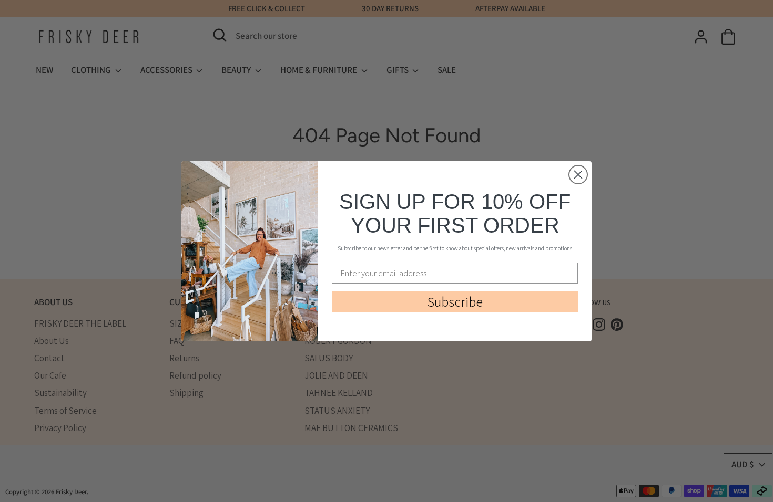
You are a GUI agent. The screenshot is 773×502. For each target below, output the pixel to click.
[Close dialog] (578, 174)
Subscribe (455, 301)
